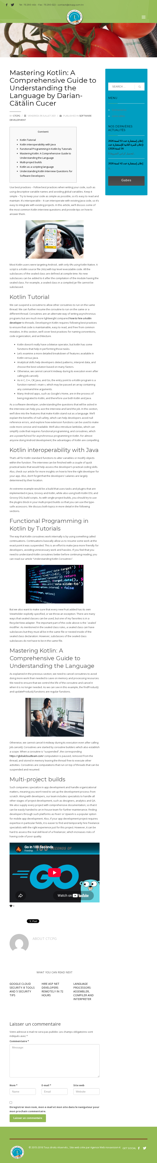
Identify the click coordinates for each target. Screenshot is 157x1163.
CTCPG (17, 115)
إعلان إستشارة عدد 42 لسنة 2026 (125, 163)
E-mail (46, 1085)
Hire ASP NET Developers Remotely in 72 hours (52, 989)
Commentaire (19, 1041)
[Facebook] (7, 5)
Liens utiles (118, 116)
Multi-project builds (31, 162)
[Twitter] (12, 5)
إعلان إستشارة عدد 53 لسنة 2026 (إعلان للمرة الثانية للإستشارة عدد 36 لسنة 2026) (125, 144)
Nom (13, 1085)
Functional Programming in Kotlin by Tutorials (46, 149)
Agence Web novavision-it (105, 1147)
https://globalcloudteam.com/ (27, 756)
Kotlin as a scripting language (37, 166)
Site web (78, 1085)
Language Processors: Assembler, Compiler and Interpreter (83, 991)
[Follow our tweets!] (144, 1148)
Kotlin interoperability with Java (38, 144)
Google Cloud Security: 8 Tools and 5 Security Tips (22, 989)
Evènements (119, 110)
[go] (140, 87)
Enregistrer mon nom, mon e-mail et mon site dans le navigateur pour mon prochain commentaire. (54, 1109)
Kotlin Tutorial (28, 140)
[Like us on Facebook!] (139, 1148)
